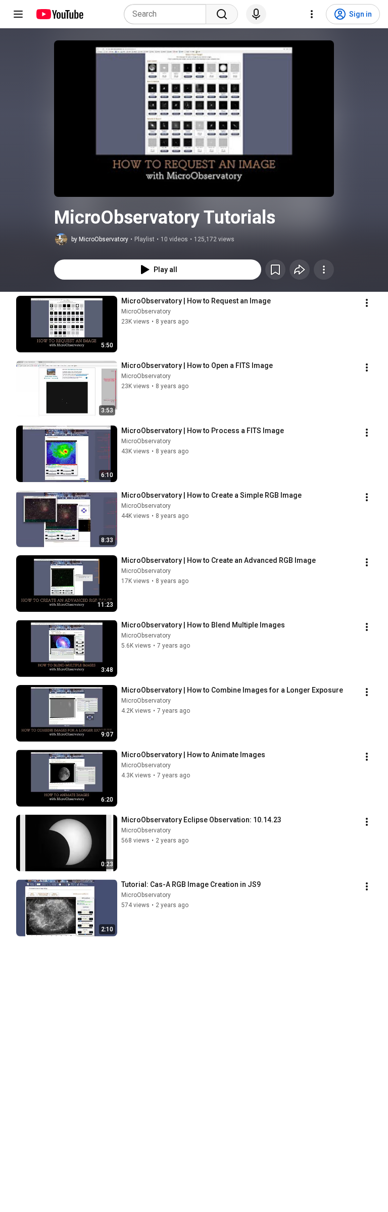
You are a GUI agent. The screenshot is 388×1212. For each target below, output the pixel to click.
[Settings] (312, 14)
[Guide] (18, 14)
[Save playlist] (275, 269)
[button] (194, 118)
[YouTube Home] (59, 14)
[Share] (299, 269)
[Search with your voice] (256, 14)
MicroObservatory (146, 311)
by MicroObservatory (99, 239)
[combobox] (168, 14)
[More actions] (324, 269)
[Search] (222, 14)
